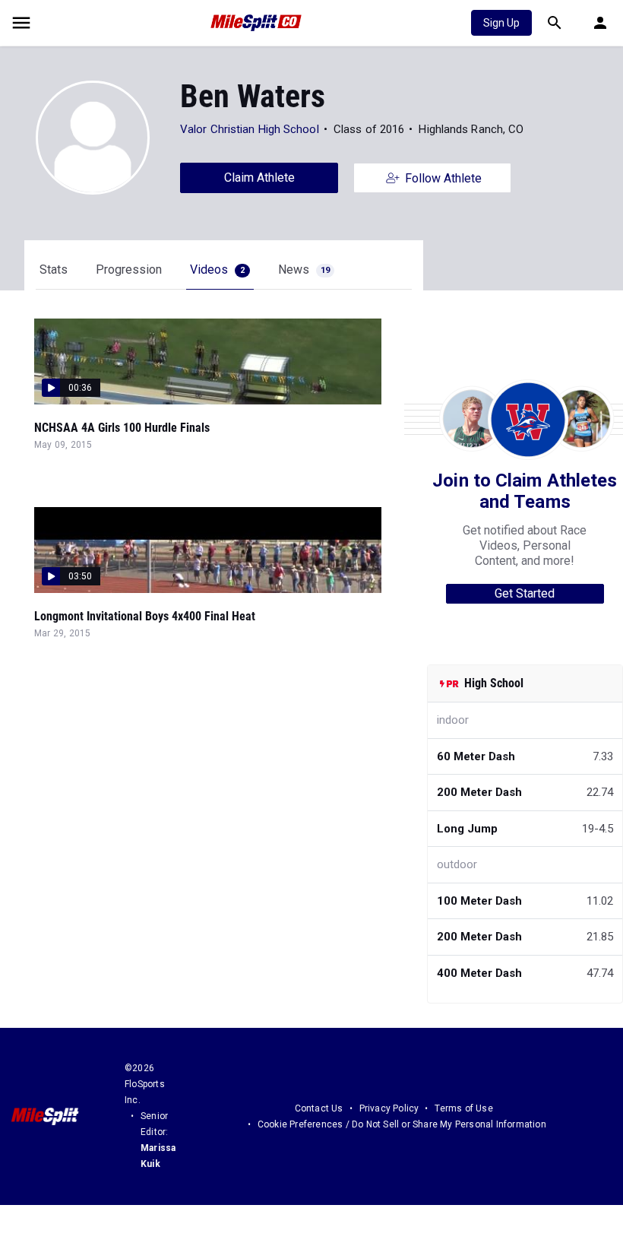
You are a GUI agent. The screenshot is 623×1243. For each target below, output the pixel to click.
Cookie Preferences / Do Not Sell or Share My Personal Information (402, 1124)
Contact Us (319, 1108)
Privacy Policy (389, 1108)
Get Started (525, 593)
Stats (54, 269)
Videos (217, 269)
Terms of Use (463, 1108)
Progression (129, 269)
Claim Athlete (259, 177)
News (304, 269)
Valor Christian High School (249, 129)
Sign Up (501, 23)
